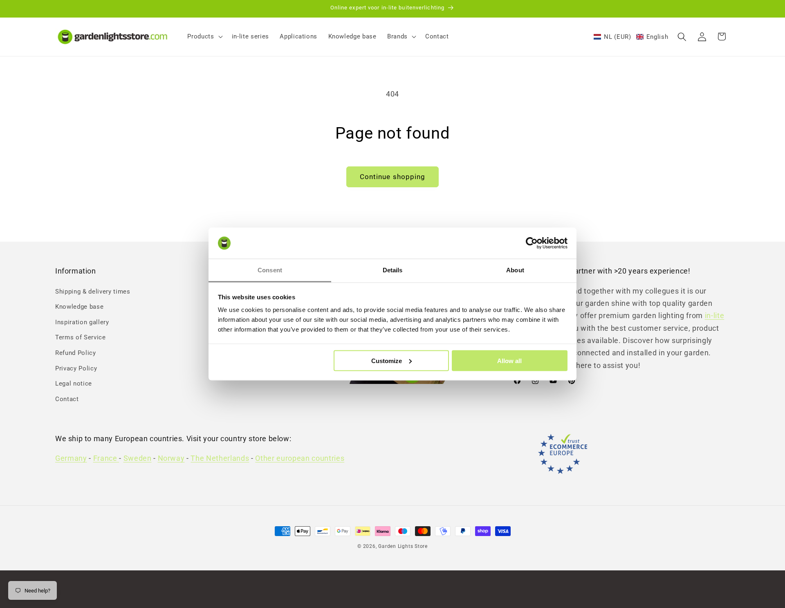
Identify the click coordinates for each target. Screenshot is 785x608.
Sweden (137, 459)
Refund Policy (75, 353)
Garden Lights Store (403, 546)
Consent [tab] (270, 270)
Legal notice (73, 384)
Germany (71, 459)
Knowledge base (79, 306)
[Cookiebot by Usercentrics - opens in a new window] (531, 243)
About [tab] (515, 270)
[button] (204, 36)
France (106, 459)
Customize (386, 360)
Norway (171, 459)
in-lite (714, 316)
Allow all (509, 360)
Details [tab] (393, 270)
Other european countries (299, 459)
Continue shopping (393, 177)
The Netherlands (220, 459)
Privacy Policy (76, 368)
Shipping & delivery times (92, 291)
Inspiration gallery (82, 322)
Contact (67, 399)
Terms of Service (80, 337)
